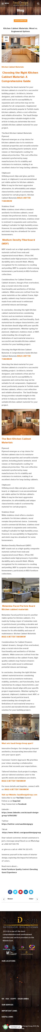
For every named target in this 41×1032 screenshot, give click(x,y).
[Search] (38, 3)
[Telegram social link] (31, 892)
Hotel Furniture (20, 20)
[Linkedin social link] (26, 892)
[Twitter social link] (15, 892)
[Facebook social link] (10, 892)
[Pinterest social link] (20, 892)
